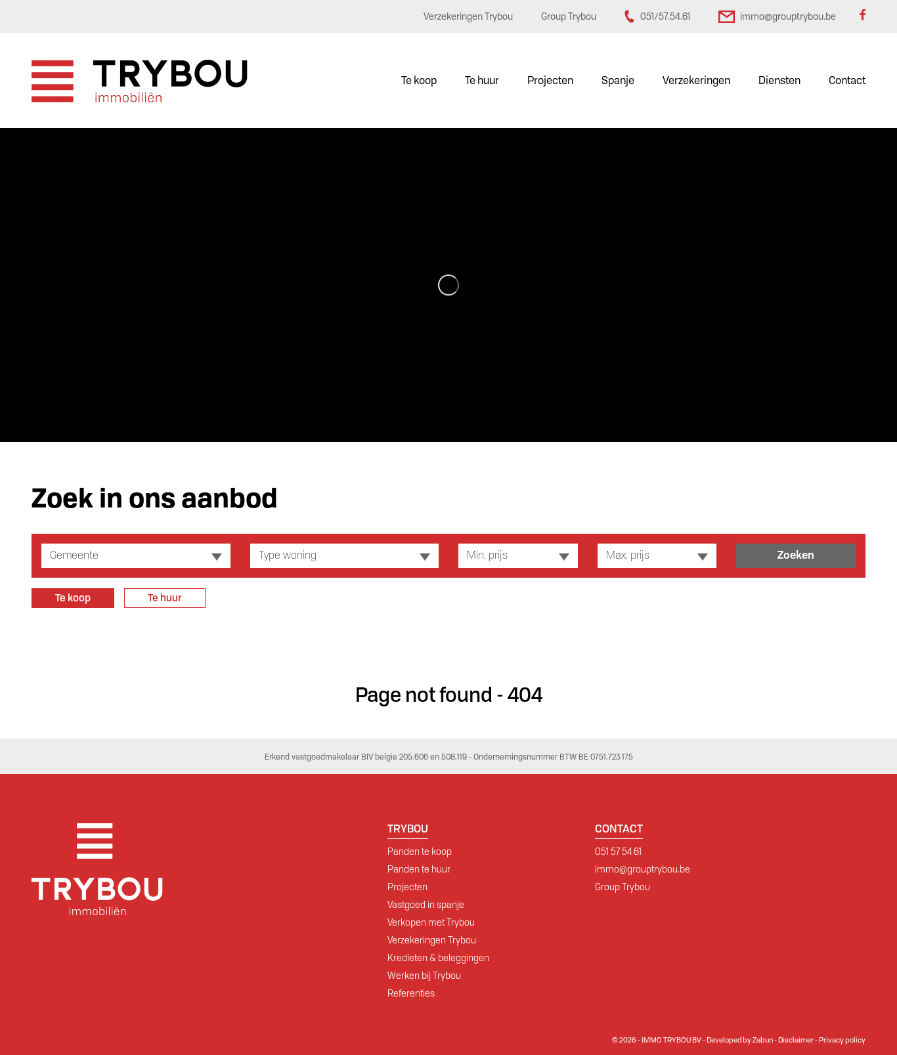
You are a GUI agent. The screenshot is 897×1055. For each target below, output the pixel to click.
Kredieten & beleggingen (438, 958)
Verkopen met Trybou (431, 922)
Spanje (618, 80)
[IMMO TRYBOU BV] (140, 80)
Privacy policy (842, 1039)
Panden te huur (418, 869)
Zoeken (795, 555)
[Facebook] (862, 16)
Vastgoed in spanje (425, 904)
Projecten (550, 80)
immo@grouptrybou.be (642, 869)
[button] (135, 556)
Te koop (419, 80)
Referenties (411, 993)
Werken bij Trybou (424, 975)
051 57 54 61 (618, 851)
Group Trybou (622, 887)
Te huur (482, 80)
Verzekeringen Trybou (431, 940)
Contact (847, 80)
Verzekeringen (696, 80)
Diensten (779, 80)
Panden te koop (419, 851)
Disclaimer (796, 1039)
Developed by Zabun (740, 1039)
